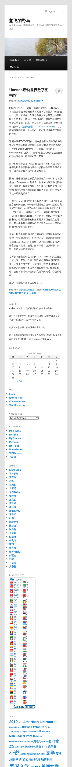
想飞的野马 (19, 20)
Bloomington (15, 727)
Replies (31, 292)
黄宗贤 (12, 566)
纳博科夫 (46, 759)
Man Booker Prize (21, 736)
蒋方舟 (12, 547)
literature (44, 731)
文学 (50, 752)
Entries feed (15, 397)
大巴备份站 (15, 492)
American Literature (39, 721)
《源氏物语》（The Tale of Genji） (38, 126)
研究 (31, 759)
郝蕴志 (12, 555)
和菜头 (12, 484)
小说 (14, 752)
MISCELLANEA (26, 289)
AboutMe (14, 59)
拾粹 (38, 753)
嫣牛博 (12, 495)
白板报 (12, 536)
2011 (20, 722)
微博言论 (31, 753)
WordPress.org (17, 405)
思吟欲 (12, 507)
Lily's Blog (15, 469)
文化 (43, 753)
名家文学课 (19, 746)
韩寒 (11, 559)
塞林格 (44, 746)
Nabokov (37, 736)
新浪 (59, 753)
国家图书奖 (30, 746)
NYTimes (14, 445)
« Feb (19, 381)
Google (46, 289)
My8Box (13, 434)
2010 (13, 721)
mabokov (38, 100)
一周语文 (36, 741)
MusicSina (15, 430)
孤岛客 (12, 499)
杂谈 (18, 759)
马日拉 (12, 562)
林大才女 (13, 521)
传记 (49, 741)
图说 (38, 746)
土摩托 (12, 488)
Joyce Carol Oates (30, 731)
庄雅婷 (12, 503)
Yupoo (12, 456)
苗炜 (11, 544)
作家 (55, 740)
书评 (43, 741)
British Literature (33, 727)
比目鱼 (12, 525)
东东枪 (12, 477)
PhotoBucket (16, 449)
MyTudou (14, 442)
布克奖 (23, 753)
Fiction (48, 727)
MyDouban (15, 438)
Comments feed (17, 401)
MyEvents (14, 66)
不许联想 (13, 473)
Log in (12, 394)
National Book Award (19, 741)
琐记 (25, 759)
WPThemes (15, 453)
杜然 (11, 518)
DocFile (27, 59)
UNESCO (55, 289)
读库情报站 (15, 551)
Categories (41, 59)
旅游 (12, 759)
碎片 (37, 759)
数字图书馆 (20, 292)
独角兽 (12, 529)
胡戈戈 (12, 540)
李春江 (12, 514)
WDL (11, 292)
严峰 (11, 480)
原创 (11, 746)
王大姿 (12, 533)
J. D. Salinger (15, 731)
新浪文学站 (15, 510)
